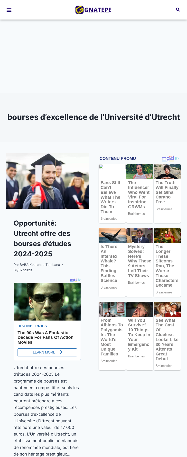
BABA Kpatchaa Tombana (40, 265)
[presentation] (47, 181)
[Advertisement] (93, 56)
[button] (9, 10)
